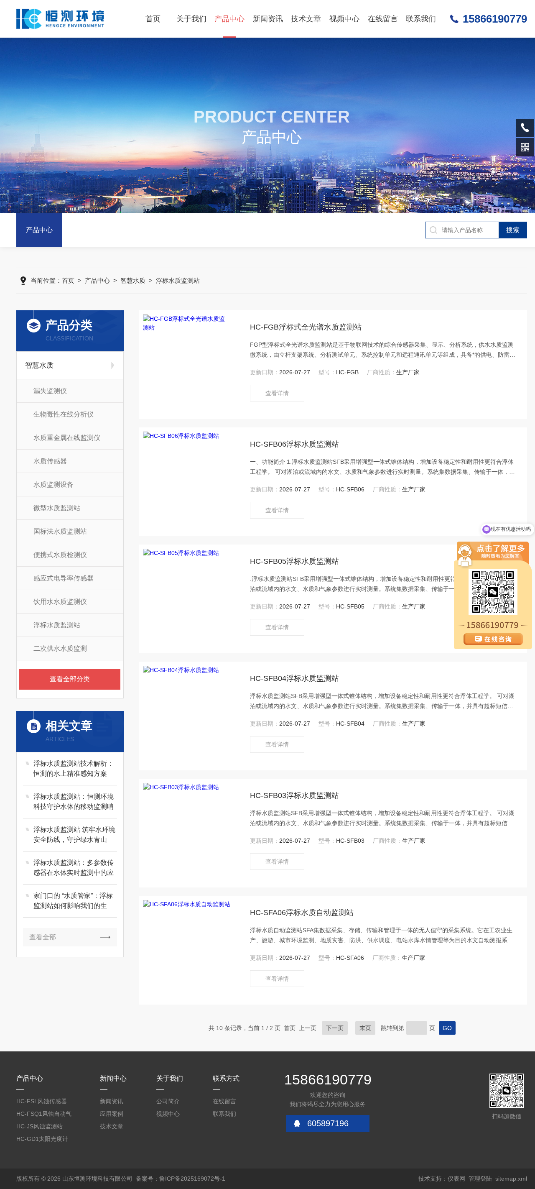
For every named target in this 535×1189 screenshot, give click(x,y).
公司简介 (168, 1101)
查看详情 (277, 393)
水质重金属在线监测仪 (66, 437)
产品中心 (229, 19)
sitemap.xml (511, 1178)
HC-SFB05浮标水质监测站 (294, 561)
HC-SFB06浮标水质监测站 (294, 444)
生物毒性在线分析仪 (63, 414)
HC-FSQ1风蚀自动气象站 (43, 1115)
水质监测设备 (53, 484)
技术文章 (306, 19)
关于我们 (191, 19)
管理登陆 (480, 1178)
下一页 (335, 1028)
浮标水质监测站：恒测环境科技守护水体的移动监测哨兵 (73, 802)
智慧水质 (132, 280)
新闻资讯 (268, 19)
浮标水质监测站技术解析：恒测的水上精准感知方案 (73, 768)
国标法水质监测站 (60, 531)
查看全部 (42, 937)
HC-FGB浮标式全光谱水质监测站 (306, 327)
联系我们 (421, 19)
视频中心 (344, 19)
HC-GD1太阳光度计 (42, 1138)
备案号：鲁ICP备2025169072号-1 (180, 1178)
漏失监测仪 (50, 390)
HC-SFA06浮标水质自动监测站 (302, 912)
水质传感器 (50, 461)
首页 (152, 19)
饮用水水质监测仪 (60, 601)
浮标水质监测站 (178, 280)
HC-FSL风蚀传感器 (41, 1101)
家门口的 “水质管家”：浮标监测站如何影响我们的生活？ (73, 901)
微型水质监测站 (56, 507)
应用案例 (111, 1113)
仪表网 (456, 1178)
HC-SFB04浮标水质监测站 (294, 678)
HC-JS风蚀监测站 (39, 1126)
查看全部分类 (70, 679)
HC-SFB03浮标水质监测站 (294, 795)
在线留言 (383, 19)
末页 (365, 1028)
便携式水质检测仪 (60, 554)
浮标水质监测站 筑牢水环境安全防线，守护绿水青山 (74, 834)
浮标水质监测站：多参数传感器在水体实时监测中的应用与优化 (73, 868)
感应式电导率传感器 (63, 578)
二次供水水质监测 (60, 648)
